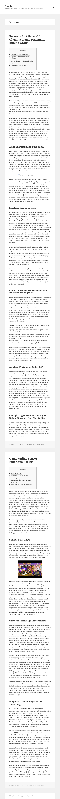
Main (23, 444)
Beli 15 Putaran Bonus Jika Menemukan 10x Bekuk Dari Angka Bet (22, 61)
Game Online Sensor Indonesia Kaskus (23, 460)
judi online (42, 129)
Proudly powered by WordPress (26, 796)
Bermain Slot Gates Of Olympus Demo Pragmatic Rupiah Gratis (27, 39)
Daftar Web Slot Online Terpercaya (21, 484)
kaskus (34, 444)
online (38, 444)
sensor (42, 444)
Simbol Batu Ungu (16, 473)
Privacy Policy (12, 796)
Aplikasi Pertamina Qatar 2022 (20, 65)
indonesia (29, 444)
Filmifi (8, 5)
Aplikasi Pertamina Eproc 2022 (20, 54)
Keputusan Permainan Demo (20, 57)
